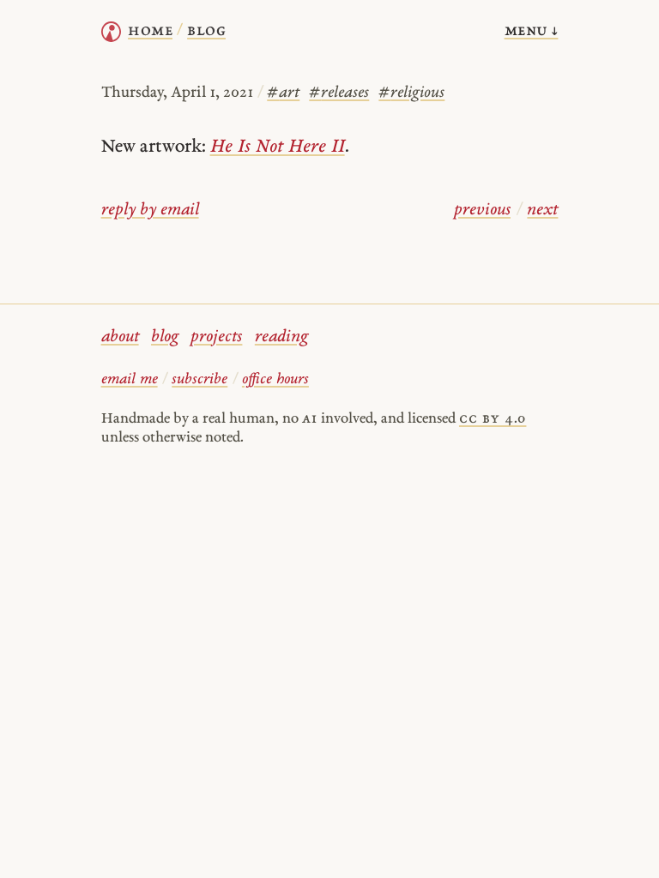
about (120, 337)
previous (482, 210)
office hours (275, 379)
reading (281, 337)
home (150, 31)
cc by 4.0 (492, 419)
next (542, 210)
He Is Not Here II (277, 147)
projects (216, 337)
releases (339, 92)
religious (411, 92)
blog (164, 337)
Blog (206, 31)
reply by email (150, 210)
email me (129, 379)
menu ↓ (532, 31)
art (283, 92)
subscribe (199, 379)
